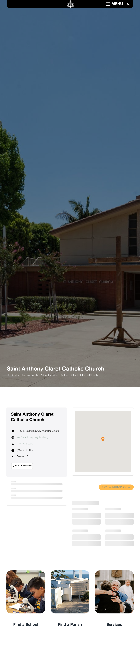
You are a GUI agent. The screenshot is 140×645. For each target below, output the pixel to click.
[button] (103, 439)
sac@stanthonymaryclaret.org (32, 437)
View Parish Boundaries (116, 487)
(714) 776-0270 (25, 444)
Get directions (23, 466)
